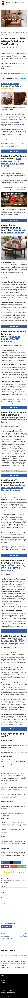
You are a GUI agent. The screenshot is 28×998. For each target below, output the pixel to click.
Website (3, 897)
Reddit (14, 866)
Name (3, 886)
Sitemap (3, 982)
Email (2, 892)
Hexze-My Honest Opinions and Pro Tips (11, 959)
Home (2, 32)
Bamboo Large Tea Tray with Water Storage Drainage (13, 487)
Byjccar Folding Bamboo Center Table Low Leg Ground (14, 641)
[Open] (23, 78)
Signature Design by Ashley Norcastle (10, 339)
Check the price (14, 151)
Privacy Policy (4, 988)
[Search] (25, 2)
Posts (6, 32)
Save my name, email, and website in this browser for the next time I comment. (13, 922)
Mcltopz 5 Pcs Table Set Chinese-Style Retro (14, 420)
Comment (4, 903)
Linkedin (18, 862)
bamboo (16, 497)
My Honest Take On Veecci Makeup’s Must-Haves (13, 961)
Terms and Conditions (6, 990)
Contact (3, 980)
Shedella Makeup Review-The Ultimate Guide (12, 967)
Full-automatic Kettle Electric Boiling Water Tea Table (12, 162)
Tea (16, 47)
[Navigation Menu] (23, 3)
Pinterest (6, 866)
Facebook (6, 862)
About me (3, 978)
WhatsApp (22, 866)
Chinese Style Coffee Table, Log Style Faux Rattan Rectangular (13, 566)
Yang (13, 47)
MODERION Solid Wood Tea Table (13, 231)
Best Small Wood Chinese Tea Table (11, 84)
